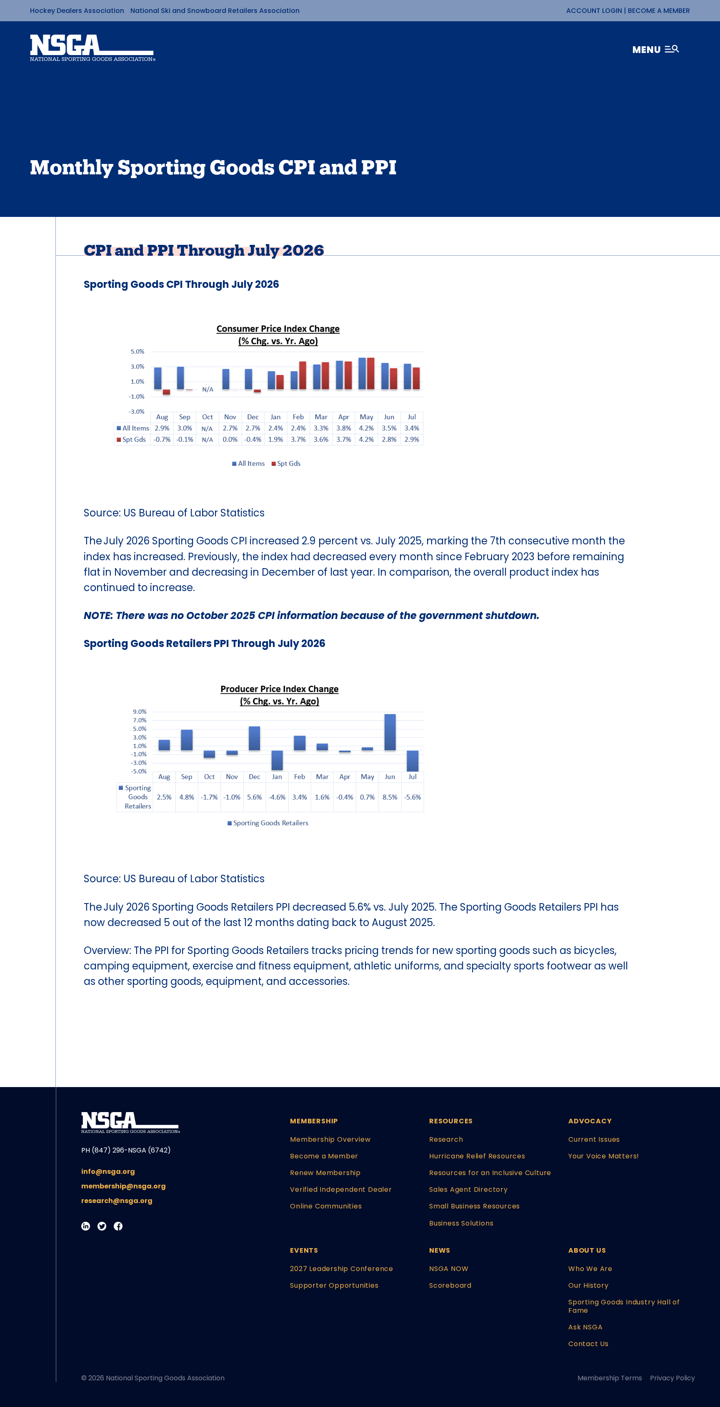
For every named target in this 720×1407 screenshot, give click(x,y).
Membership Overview (330, 1139)
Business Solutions (461, 1223)
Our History (588, 1285)
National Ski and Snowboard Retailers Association (215, 10)
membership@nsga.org (123, 1186)
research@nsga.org (116, 1201)
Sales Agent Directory (468, 1189)
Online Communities (326, 1206)
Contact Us (588, 1344)
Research (446, 1139)
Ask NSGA (585, 1327)
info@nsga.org (108, 1171)
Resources (451, 1121)
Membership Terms (610, 1378)
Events (304, 1250)
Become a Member (659, 10)
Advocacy (590, 1121)
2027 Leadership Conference (341, 1269)
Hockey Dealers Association (77, 10)
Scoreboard (450, 1285)
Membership (314, 1121)
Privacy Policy (672, 1378)
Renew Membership (325, 1173)
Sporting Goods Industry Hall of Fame (624, 1306)
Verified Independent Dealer (341, 1189)
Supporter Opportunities (334, 1285)
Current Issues (594, 1139)
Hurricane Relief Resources (477, 1156)
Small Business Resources (474, 1206)
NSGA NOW (448, 1269)
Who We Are (590, 1269)
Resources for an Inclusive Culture (490, 1173)
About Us (587, 1250)
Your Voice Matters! (603, 1156)
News (439, 1250)
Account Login (594, 10)
